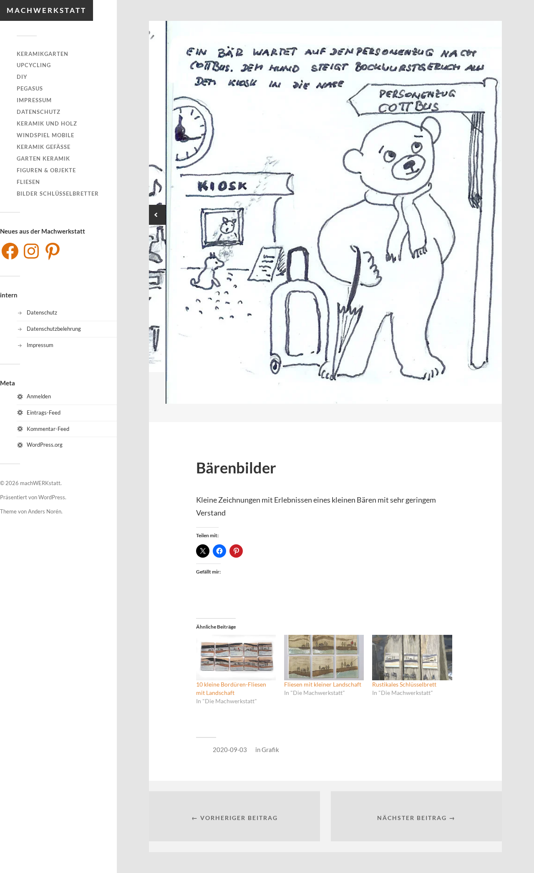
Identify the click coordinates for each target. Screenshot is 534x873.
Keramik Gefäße (44, 146)
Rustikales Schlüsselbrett (404, 684)
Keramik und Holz (47, 123)
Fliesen (28, 182)
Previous (156, 215)
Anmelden (39, 396)
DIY (22, 76)
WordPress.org (45, 444)
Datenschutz (38, 111)
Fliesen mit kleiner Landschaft (322, 684)
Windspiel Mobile (45, 135)
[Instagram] (31, 251)
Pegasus (30, 88)
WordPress (51, 497)
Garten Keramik (43, 158)
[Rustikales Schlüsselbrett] (412, 657)
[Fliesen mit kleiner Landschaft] (324, 657)
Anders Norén (44, 511)
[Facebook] (10, 251)
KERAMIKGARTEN (42, 53)
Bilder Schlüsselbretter (58, 193)
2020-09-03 (230, 749)
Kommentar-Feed (48, 428)
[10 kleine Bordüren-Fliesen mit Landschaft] (236, 657)
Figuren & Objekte (46, 170)
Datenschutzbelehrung (54, 328)
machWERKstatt (46, 10)
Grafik (270, 749)
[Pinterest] (53, 251)
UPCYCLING (34, 65)
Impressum (34, 100)
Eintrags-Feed (43, 412)
